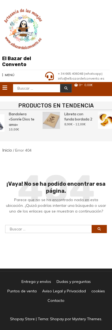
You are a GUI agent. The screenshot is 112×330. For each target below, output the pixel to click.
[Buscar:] (48, 232)
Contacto (56, 300)
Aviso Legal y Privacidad (64, 291)
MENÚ (9, 75)
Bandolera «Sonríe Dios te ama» (21, 119)
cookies (98, 291)
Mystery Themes (86, 318)
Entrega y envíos (36, 281)
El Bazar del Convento (16, 61)
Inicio (7, 150)
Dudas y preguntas (74, 281)
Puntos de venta (22, 291)
